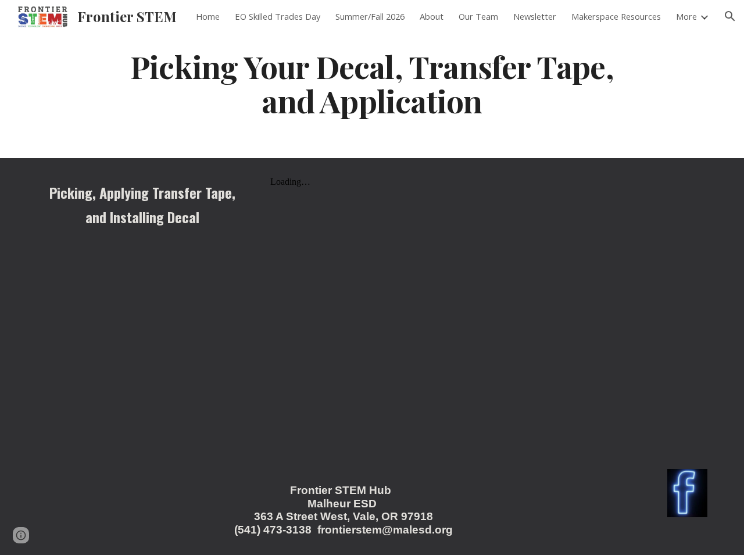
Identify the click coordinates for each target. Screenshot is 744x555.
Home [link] (208, 16)
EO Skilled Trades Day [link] (277, 16)
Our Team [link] (478, 16)
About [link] (431, 16)
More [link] (686, 16)
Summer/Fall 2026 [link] (370, 16)
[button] (730, 16)
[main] (372, 83)
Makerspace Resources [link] (616, 16)
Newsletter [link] (534, 16)
